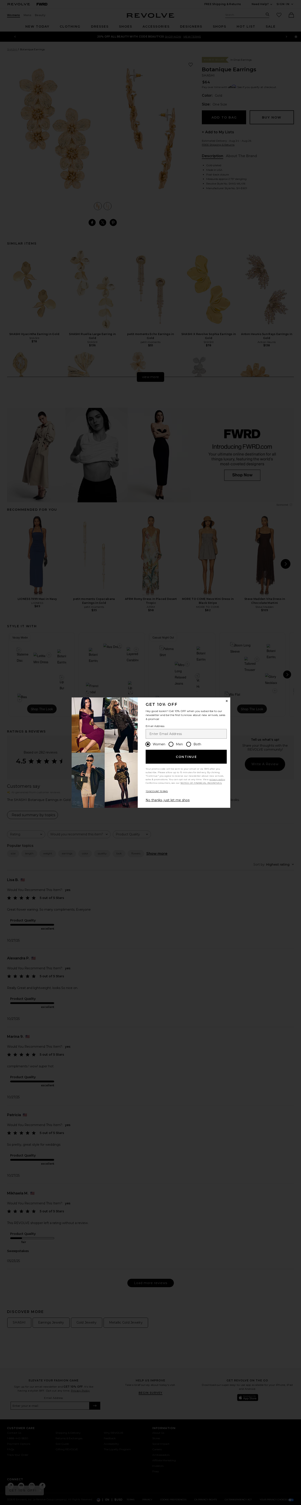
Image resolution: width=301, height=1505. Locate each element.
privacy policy (217, 779)
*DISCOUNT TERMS (157, 791)
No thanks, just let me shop (168, 800)
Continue (186, 757)
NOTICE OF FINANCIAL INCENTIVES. (201, 783)
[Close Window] (226, 700)
